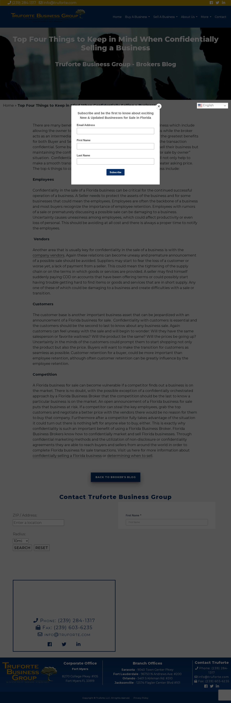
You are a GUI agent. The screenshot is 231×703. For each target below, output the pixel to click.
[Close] (159, 106)
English (208, 105)
